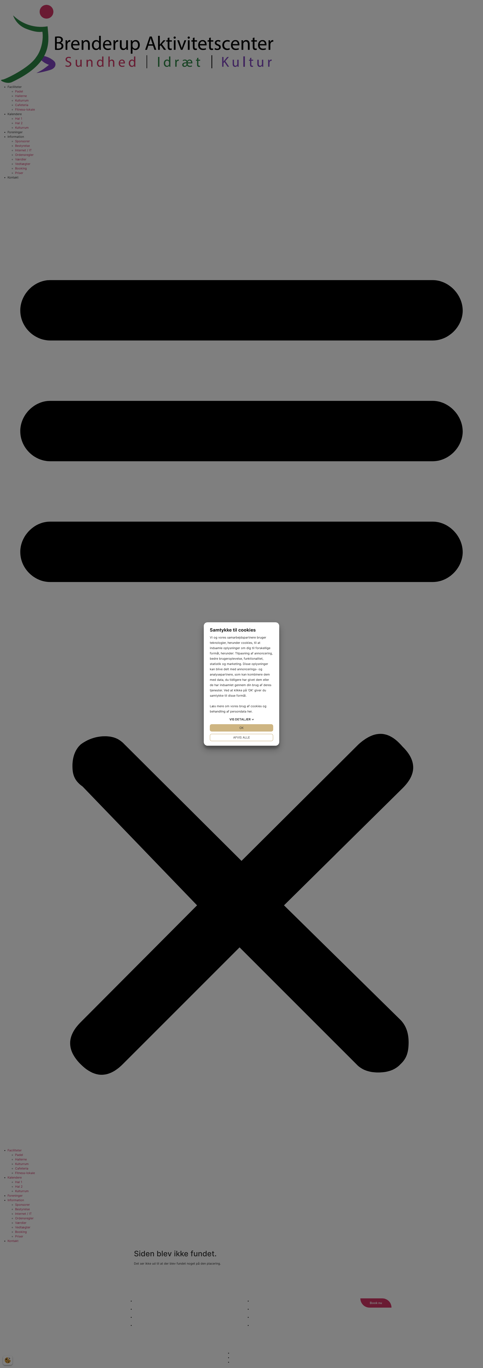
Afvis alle (241, 737)
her (249, 711)
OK (241, 728)
